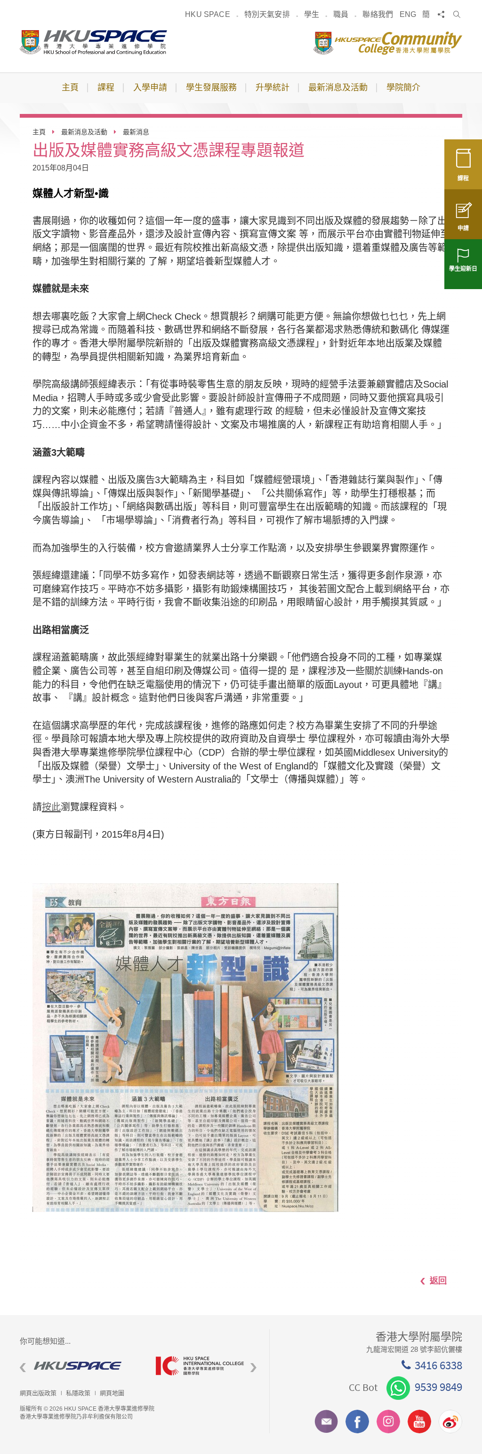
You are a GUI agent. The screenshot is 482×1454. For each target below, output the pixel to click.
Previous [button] (23, 1368)
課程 (463, 178)
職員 (340, 14)
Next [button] (253, 1368)
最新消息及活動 (84, 132)
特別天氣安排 (267, 14)
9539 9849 (438, 1386)
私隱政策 (78, 1393)
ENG (408, 14)
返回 (438, 1280)
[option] (80, 1365)
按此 (51, 807)
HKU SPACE (207, 14)
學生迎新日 (463, 269)
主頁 (39, 132)
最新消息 (136, 132)
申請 (463, 228)
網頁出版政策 (38, 1393)
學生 (311, 14)
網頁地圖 (112, 1393)
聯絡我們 (377, 14)
